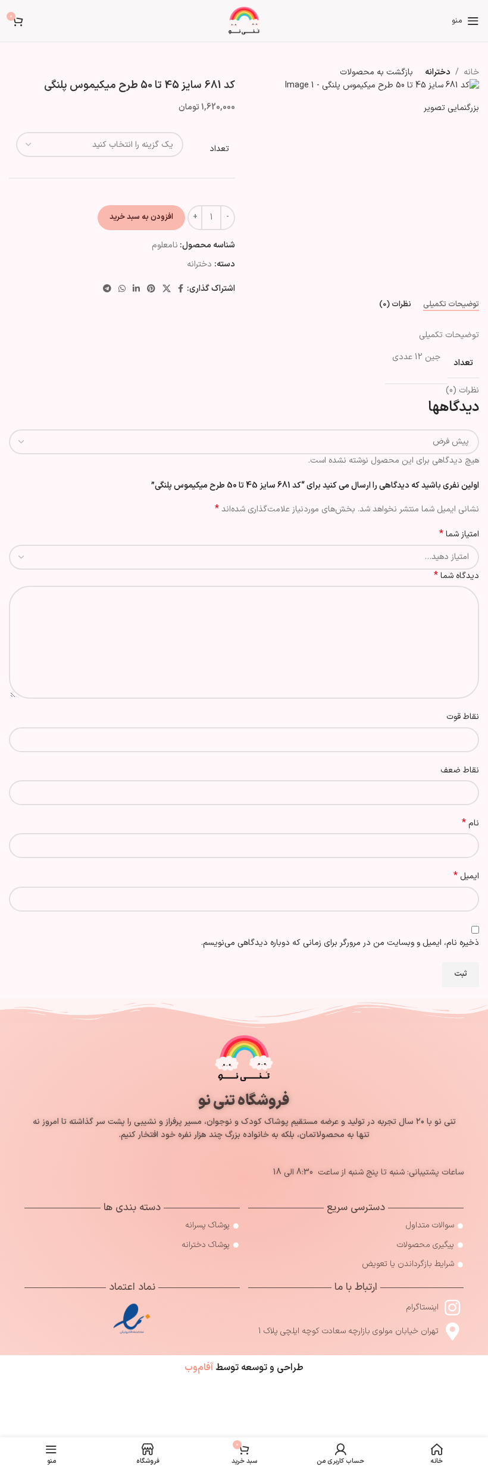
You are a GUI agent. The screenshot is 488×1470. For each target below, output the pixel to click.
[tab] (451, 305)
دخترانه (199, 264)
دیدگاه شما (456, 576)
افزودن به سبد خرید (141, 217)
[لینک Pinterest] (151, 289)
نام (470, 823)
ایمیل (466, 876)
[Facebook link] (180, 289)
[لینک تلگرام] (107, 289)
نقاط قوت (462, 717)
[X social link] (166, 289)
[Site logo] (244, 20)
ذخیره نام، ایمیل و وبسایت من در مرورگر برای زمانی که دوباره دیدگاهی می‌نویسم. (340, 943)
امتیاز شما (459, 534)
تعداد (219, 149)
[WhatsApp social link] (122, 289)
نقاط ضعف (459, 770)
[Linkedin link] (136, 289)
